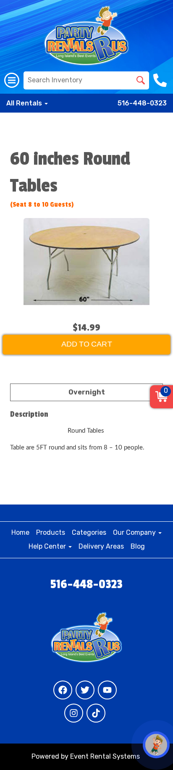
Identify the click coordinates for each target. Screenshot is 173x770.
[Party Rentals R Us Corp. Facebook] (62, 690)
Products (50, 532)
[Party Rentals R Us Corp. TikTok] (95, 713)
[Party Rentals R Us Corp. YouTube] (107, 690)
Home (20, 532)
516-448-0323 (142, 103)
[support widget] (156, 744)
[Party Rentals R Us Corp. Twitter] (85, 690)
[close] (161, 12)
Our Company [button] (135, 532)
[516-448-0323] (161, 80)
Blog (138, 546)
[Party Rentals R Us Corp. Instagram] (73, 713)
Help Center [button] (48, 546)
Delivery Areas (101, 546)
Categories (89, 532)
